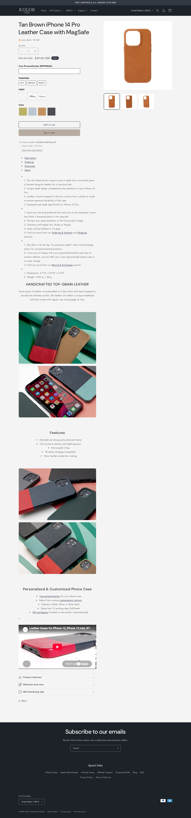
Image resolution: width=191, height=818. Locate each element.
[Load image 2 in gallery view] (129, 101)
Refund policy (53, 811)
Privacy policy (66, 811)
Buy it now (49, 132)
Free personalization (50, 596)
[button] (56, 10)
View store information (32, 150)
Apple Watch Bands (69, 772)
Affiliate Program (105, 772)
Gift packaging (40, 612)
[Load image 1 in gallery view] (112, 101)
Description (30, 158)
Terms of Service (103, 777)
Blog (135, 772)
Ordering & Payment (62, 232)
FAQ (142, 772)
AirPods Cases (87, 772)
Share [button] (24, 700)
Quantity (22, 45)
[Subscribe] (117, 748)
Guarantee (30, 166)
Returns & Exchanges (62, 265)
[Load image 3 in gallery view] (146, 101)
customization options (70, 600)
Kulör (27, 811)
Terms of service (80, 811)
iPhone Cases (51, 772)
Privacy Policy (86, 777)
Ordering (29, 162)
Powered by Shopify (37, 811)
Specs (28, 170)
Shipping (82, 232)
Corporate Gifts (123, 772)
